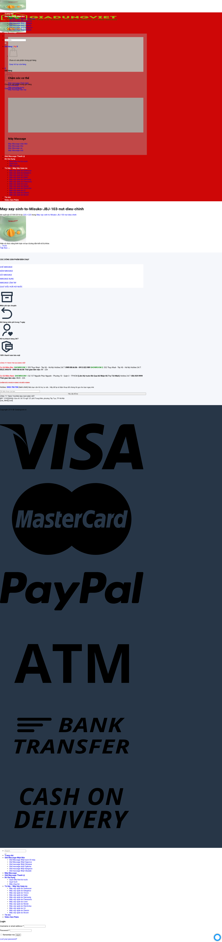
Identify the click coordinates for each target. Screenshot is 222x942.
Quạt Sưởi (13, 163)
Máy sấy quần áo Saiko (18, 177)
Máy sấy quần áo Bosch (19, 195)
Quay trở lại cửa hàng (17, 64)
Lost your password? (8, 939)
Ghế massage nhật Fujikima (20, 25)
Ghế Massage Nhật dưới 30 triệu (22, 19)
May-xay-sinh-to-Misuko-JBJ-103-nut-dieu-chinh (56, 215)
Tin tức (8, 197)
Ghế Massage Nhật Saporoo (20, 21)
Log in (18, 935)
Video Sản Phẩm (12, 200)
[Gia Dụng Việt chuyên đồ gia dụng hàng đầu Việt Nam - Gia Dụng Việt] (59, 21)
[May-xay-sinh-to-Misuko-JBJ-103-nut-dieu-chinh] (13, 241)
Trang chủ (9, 14)
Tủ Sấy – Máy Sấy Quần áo (16, 168)
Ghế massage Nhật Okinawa (20, 23)
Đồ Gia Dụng (10, 159)
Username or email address (12, 926)
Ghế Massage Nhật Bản (15, 16)
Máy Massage (11, 32)
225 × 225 (27, 215)
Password (5, 930)
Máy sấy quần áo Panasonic (20, 182)
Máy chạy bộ (14, 166)
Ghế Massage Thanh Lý (15, 156)
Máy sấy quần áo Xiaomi (19, 193)
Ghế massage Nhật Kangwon (20, 28)
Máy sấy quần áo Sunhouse (20, 171)
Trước (3, 246)
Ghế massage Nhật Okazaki (20, 30)
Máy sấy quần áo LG (17, 190)
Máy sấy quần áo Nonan (19, 186)
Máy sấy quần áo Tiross (19, 175)
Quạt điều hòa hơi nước (18, 161)
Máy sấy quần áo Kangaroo (20, 173)
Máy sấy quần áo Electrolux (20, 188)
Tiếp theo (5, 248)
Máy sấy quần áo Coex (18, 184)
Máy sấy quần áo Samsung (20, 179)
